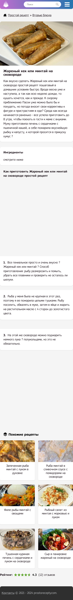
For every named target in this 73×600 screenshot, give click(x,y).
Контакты (8, 593)
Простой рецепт (18, 15)
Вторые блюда (41, 15)
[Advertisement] (36, 219)
